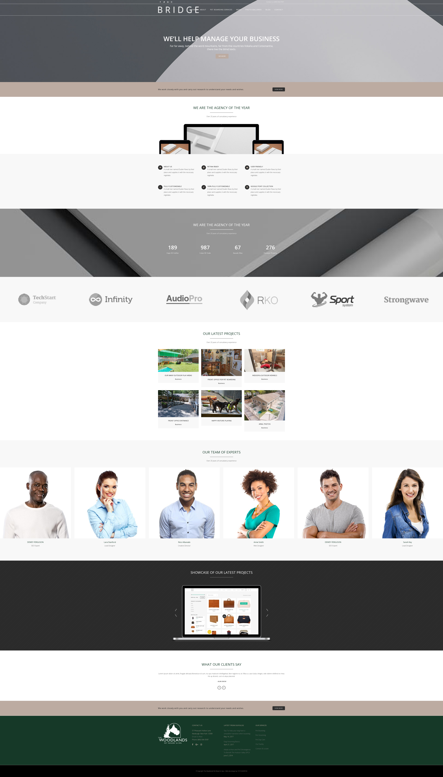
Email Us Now (197, 737)
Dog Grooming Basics (232, 741)
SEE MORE (222, 56)
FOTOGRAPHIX (242, 771)
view (183, 360)
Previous (219, 687)
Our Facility (260, 744)
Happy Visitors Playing (222, 421)
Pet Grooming (261, 735)
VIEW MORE (279, 89)
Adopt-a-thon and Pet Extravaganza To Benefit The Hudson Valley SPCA (237, 751)
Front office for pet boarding (221, 379)
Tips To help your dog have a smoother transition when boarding (237, 732)
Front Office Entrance (178, 421)
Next (224, 687)
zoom (174, 360)
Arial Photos (265, 424)
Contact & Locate (262, 749)
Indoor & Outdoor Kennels (264, 375)
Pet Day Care (260, 740)
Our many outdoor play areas (178, 375)
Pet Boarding (260, 731)
